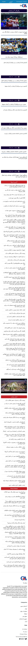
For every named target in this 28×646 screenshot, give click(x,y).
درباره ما (25, 631)
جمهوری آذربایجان (23, 619)
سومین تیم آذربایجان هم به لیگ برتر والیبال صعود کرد (14, 128)
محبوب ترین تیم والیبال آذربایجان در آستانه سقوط (14, 104)
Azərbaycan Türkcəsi (21, 1)
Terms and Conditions (21, 636)
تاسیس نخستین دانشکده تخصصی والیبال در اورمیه (14, 151)
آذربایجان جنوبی (23, 606)
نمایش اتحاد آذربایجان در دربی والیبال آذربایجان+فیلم (14, 80)
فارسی (11, 1)
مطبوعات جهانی (23, 611)
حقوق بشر (25, 616)
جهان (26, 608)
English (4, 1)
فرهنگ (25, 613)
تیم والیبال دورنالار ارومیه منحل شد (14, 57)
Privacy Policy (23, 634)
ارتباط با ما (24, 629)
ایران (26, 621)
